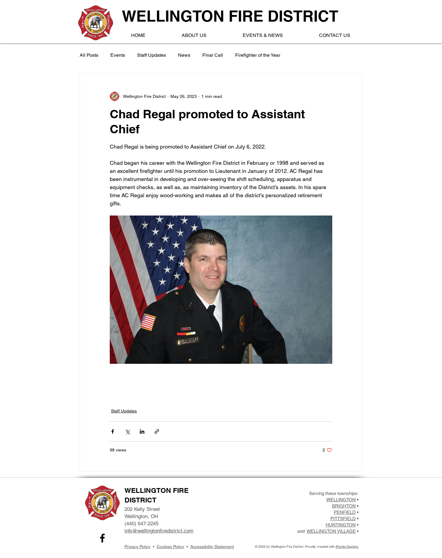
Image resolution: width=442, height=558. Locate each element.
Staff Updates (151, 55)
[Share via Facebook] (112, 431)
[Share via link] (157, 431)
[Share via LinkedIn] (142, 431)
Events (117, 55)
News (184, 55)
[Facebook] (102, 538)
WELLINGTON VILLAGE (331, 531)
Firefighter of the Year (257, 55)
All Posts (89, 55)
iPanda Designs (347, 546)
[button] (194, 35)
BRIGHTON (344, 505)
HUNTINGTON (341, 524)
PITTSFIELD (343, 518)
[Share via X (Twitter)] (127, 431)
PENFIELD (345, 512)
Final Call (212, 55)
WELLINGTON (341, 499)
